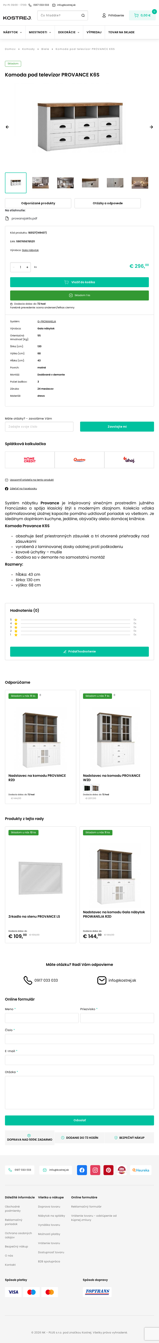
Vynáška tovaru (49, 1225)
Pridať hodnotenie (82, 651)
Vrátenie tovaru (49, 1243)
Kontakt (10, 1265)
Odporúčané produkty (38, 203)
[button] (20, 1197)
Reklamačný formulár (86, 1207)
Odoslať (79, 1120)
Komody (28, 49)
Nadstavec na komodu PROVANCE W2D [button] (111, 777)
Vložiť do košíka (83, 282)
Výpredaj (94, 32)
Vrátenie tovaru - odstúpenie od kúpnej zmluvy (94, 1218)
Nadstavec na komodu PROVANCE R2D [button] (37, 777)
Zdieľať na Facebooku (23, 488)
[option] (42, 747)
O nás (9, 1256)
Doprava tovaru (49, 1207)
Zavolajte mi (117, 427)
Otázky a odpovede (108, 203)
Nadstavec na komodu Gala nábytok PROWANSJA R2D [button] (114, 914)
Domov (10, 49)
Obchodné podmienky (13, 1209)
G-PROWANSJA (46, 321)
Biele (45, 49)
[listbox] (79, 747)
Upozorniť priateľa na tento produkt (32, 480)
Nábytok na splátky (51, 1216)
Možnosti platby (49, 1234)
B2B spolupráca (49, 1261)
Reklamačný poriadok (13, 1222)
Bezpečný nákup (16, 1246)
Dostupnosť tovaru (51, 1252)
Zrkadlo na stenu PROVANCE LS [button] (34, 916)
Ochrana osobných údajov (18, 1235)
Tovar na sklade (121, 32)
